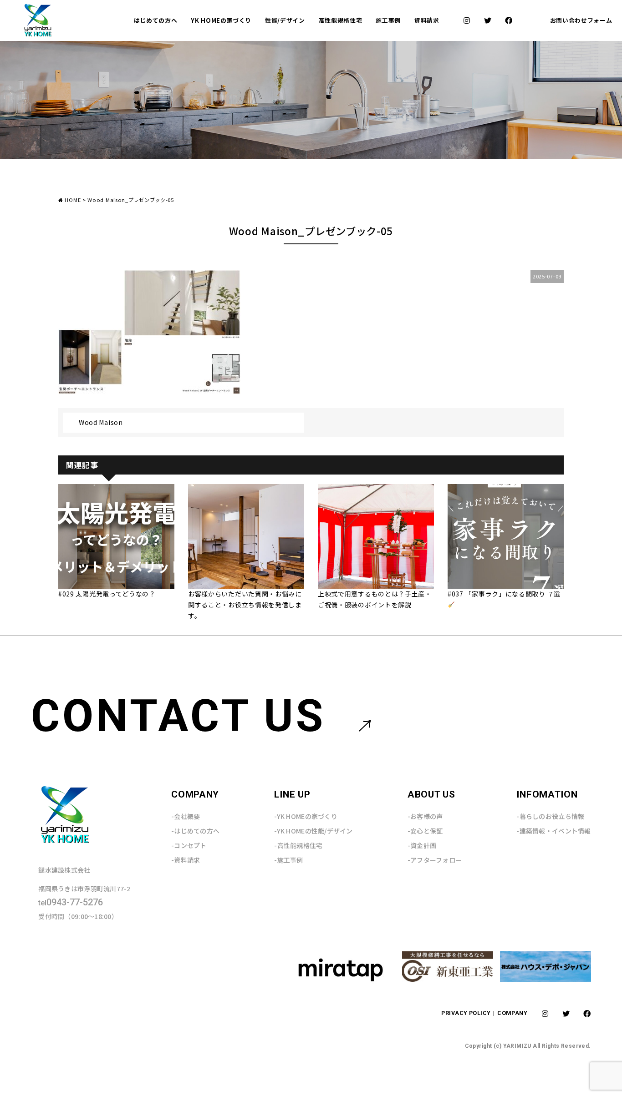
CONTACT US (178, 716)
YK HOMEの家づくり (221, 20)
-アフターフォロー (435, 859)
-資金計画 (422, 845)
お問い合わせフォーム (581, 20)
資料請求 (426, 20)
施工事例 (388, 20)
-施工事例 (288, 859)
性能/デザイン (285, 20)
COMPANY (512, 1013)
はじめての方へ (156, 20)
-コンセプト (189, 845)
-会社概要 (185, 816)
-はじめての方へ (195, 830)
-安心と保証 (425, 830)
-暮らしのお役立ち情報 (550, 816)
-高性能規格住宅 (298, 845)
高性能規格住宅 (340, 20)
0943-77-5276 (70, 902)
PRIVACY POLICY (466, 1013)
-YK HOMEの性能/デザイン (313, 830)
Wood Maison (101, 422)
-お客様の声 (425, 816)
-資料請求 (185, 859)
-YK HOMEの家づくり (305, 816)
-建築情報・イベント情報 (553, 830)
